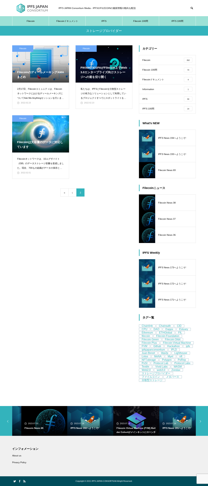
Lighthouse (180, 353)
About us (16, 455)
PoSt (144, 363)
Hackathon (173, 346)
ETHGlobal (165, 332)
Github (157, 346)
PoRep (182, 359)
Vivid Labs (161, 366)
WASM (178, 366)
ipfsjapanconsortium (153, 349)
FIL (180, 332)
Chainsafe (165, 325)
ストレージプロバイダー (156, 373)
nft (180, 356)
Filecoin (31, 21)
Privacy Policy (19, 462)
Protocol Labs (182, 363)
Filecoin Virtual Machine (177, 342)
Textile (145, 366)
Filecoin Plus (149, 342)
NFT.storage (149, 359)
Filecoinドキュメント (67, 21)
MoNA (158, 356)
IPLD (174, 349)
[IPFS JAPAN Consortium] (32, 8)
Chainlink (147, 325)
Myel (170, 356)
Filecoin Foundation (167, 336)
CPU (144, 329)
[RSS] (24, 481)
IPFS (103, 21)
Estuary (183, 329)
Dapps (169, 329)
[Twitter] (14, 481)
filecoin (146, 336)
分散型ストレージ (152, 380)
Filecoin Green (150, 339)
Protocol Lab (161, 363)
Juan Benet (148, 353)
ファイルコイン (151, 376)
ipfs (188, 346)
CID (179, 325)
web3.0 (161, 370)
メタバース (172, 376)
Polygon (167, 359)
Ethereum (147, 332)
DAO (156, 329)
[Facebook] (19, 481)
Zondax (175, 370)
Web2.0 (146, 370)
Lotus (145, 356)
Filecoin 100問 (140, 21)
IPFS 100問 (177, 21)
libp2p (164, 353)
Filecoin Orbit (172, 339)
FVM (144, 346)
